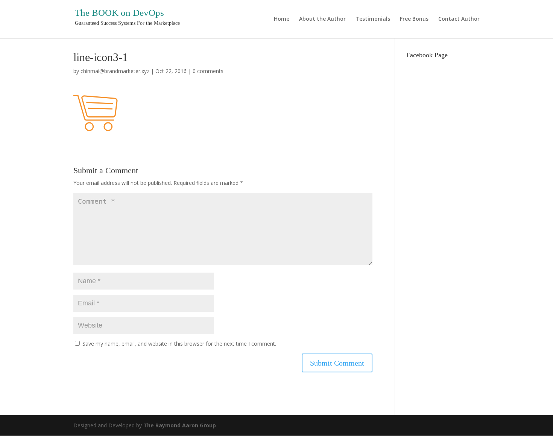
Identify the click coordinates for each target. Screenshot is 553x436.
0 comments (208, 71)
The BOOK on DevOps (119, 13)
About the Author (322, 19)
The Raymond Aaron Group (179, 425)
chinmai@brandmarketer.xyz (115, 71)
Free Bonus (414, 19)
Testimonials (373, 19)
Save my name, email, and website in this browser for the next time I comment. (179, 343)
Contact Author (459, 19)
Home (281, 19)
